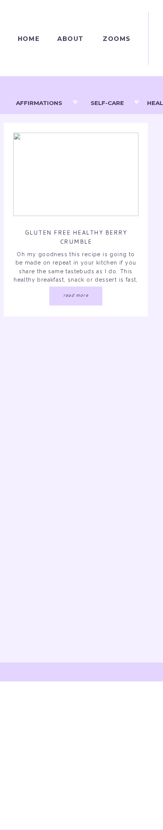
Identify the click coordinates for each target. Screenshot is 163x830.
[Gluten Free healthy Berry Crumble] (75, 174)
